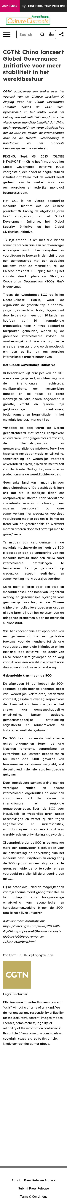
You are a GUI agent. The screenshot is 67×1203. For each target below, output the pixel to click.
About (16, 1180)
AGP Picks (9, 6)
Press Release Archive (39, 1180)
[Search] (42, 34)
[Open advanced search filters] (51, 34)
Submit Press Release (33, 1188)
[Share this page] (61, 34)
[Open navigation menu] (6, 34)
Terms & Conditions (33, 1196)
